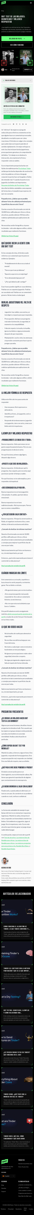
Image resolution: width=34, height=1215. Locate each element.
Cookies (31, 1209)
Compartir (27, 69)
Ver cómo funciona (17, 45)
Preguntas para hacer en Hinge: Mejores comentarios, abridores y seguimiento (25, 1193)
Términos (3, 1209)
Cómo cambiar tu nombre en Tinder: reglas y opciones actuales (25, 1190)
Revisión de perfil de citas (25, 1163)
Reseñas (3, 1188)
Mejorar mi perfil (15, 39)
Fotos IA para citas (23, 1167)
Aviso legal (25, 1209)
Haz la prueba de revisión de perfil (13, 566)
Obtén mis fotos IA (15, 117)
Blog (2, 11)
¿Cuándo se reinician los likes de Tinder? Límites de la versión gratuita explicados (24, 1185)
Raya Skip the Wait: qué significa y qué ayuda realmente (24, 1196)
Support (3, 1191)
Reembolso (19, 1209)
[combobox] (8, 1176)
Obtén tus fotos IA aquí (9, 236)
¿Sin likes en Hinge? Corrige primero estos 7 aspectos (24, 1188)
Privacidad (11, 1209)
